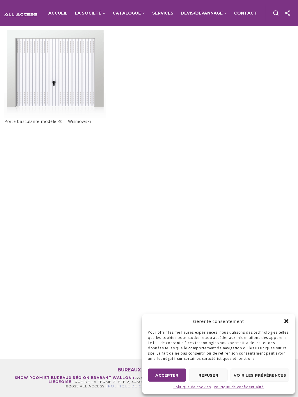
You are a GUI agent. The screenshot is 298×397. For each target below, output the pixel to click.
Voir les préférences (260, 375)
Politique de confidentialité (239, 387)
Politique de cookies (192, 387)
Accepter (166, 375)
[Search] (276, 13)
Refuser (208, 375)
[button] (286, 321)
